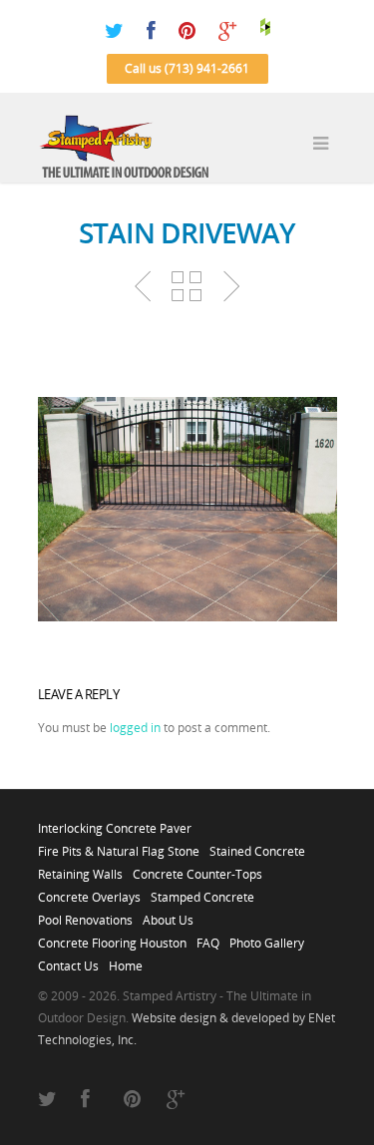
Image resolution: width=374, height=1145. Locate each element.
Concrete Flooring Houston (112, 938)
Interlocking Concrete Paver (114, 823)
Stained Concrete (257, 846)
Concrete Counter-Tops (197, 869)
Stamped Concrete (202, 892)
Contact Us (68, 960)
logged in (135, 727)
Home (126, 960)
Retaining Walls (80, 869)
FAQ (207, 938)
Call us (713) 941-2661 (187, 68)
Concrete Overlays (89, 892)
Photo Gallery (266, 938)
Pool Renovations (85, 915)
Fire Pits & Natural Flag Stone (118, 846)
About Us (168, 915)
